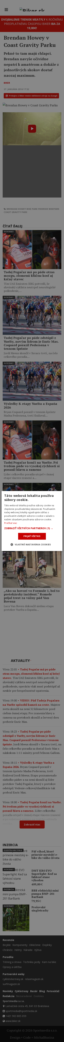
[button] (32, 528)
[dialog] (32, 521)
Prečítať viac (10, 523)
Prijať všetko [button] (31, 536)
